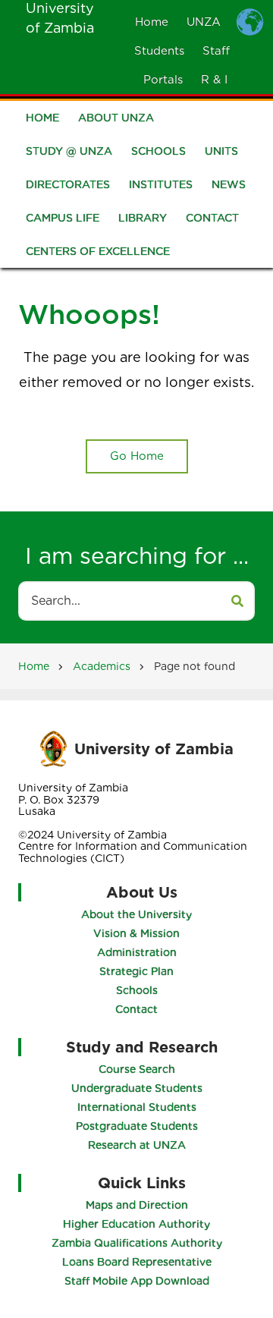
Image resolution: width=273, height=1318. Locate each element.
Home (151, 22)
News (229, 184)
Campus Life (62, 218)
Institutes (161, 184)
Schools (158, 151)
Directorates (68, 184)
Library (142, 218)
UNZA (204, 22)
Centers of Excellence (98, 251)
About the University (136, 914)
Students (159, 51)
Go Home (137, 456)
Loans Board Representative (137, 1262)
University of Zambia (154, 749)
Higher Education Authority (136, 1224)
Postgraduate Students (137, 1126)
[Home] (53, 748)
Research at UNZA (137, 1145)
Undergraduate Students (136, 1088)
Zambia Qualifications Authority (137, 1243)
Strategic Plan (136, 971)
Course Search (137, 1069)
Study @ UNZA (69, 151)
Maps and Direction (137, 1205)
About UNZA (116, 118)
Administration (137, 952)
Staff (216, 51)
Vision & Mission (136, 933)
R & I (214, 80)
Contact (212, 218)
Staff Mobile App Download (136, 1281)
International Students (136, 1107)
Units (221, 151)
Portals (163, 80)
